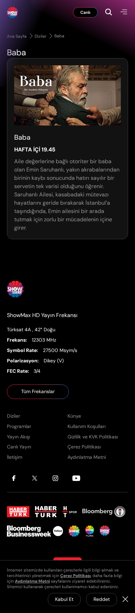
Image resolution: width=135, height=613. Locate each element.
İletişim (14, 457)
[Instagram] (55, 478)
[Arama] (112, 12)
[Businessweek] (35, 531)
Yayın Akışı (18, 437)
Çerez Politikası (84, 447)
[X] (35, 478)
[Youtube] (76, 478)
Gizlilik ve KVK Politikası (93, 437)
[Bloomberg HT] (104, 511)
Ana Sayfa (17, 36)
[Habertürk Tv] (46, 511)
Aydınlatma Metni (87, 457)
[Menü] (124, 12)
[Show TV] (74, 531)
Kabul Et (64, 599)
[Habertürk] (18, 511)
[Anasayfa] (15, 289)
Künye (74, 416)
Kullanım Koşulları (87, 426)
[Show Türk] (89, 531)
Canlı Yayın (19, 447)
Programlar (19, 426)
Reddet (101, 599)
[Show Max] (12, 12)
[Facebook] (14, 478)
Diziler (41, 36)
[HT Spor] (69, 511)
